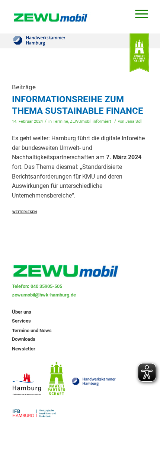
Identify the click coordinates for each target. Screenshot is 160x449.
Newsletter (23, 349)
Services (21, 321)
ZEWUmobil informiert (90, 121)
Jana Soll (134, 121)
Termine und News (32, 330)
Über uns (21, 312)
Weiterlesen (24, 212)
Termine (60, 121)
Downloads (23, 339)
